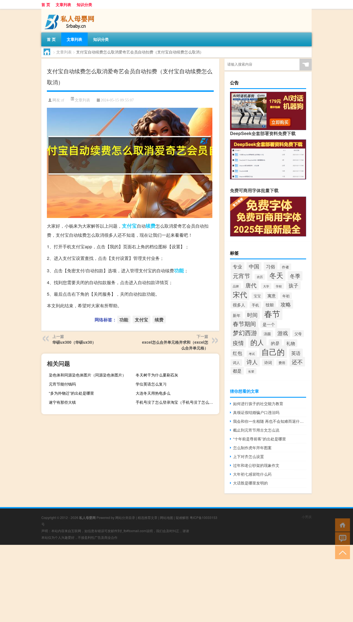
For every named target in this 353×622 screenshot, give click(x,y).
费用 (282, 362)
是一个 (269, 324)
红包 (237, 353)
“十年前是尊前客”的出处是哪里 (259, 438)
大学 (266, 286)
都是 (237, 371)
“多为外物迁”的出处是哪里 (71, 393)
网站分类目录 (125, 517)
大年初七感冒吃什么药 (252, 474)
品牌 (236, 286)
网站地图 (166, 517)
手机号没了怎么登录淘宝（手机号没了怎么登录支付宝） (177, 402)
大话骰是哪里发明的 (250, 483)
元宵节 (241, 275)
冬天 (276, 275)
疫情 (238, 343)
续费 (151, 225)
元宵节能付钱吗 (62, 384)
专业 (237, 266)
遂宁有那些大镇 (62, 402)
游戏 (282, 332)
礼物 (290, 343)
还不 (297, 362)
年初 (286, 295)
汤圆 (267, 333)
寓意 (272, 295)
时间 (252, 314)
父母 (298, 333)
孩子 (293, 285)
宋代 (240, 294)
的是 (275, 343)
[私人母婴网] (70, 11)
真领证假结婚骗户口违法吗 (256, 412)
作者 (285, 267)
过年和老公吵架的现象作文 (256, 465)
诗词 (268, 362)
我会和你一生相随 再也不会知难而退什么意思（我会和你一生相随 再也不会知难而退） (269, 421)
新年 (236, 315)
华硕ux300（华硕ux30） (74, 342)
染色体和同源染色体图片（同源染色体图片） (87, 375)
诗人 (252, 362)
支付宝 (129, 225)
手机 (255, 305)
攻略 (285, 304)
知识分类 (84, 4)
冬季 (295, 276)
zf (62, 100)
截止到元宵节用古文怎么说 (256, 430)
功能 (179, 270)
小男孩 (307, 516)
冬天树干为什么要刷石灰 (157, 375)
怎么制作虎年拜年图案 (252, 447)
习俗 (270, 266)
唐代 (250, 285)
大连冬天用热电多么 (153, 393)
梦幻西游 (245, 332)
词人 (236, 362)
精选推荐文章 (147, 517)
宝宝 (257, 295)
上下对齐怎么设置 (248, 456)
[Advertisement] (165, 583)
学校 (279, 286)
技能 (270, 305)
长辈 (251, 371)
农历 (260, 277)
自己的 (273, 351)
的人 (257, 342)
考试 (252, 353)
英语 (296, 352)
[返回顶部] (341, 552)
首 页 (45, 4)
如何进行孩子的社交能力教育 (258, 403)
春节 (272, 313)
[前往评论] (341, 538)
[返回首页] (341, 524)
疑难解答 (182, 517)
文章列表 (63, 4)
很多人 (239, 305)
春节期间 (244, 323)
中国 (254, 266)
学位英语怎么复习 (151, 384)
